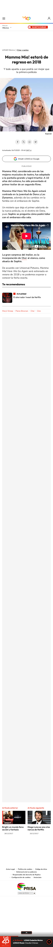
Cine (39, 311)
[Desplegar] (26, 932)
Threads (40, 844)
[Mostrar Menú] (3, 18)
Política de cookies (25, 869)
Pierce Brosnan (21, 311)
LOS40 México (26, 18)
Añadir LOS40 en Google (28, 159)
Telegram (35, 141)
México (5, 28)
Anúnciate (37, 877)
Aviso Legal (10, 869)
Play (49, 942)
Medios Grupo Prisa (26, 893)
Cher (24, 258)
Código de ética (41, 869)
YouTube (18, 844)
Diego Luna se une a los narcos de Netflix (39, 828)
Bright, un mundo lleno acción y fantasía (13, 828)
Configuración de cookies (21, 877)
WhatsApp (29, 141)
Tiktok (13, 844)
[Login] (49, 18)
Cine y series (23, 50)
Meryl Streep (7, 311)
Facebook (17, 141)
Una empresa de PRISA (26, 886)
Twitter (23, 141)
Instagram (24, 844)
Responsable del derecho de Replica (26, 875)
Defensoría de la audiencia (26, 872)
